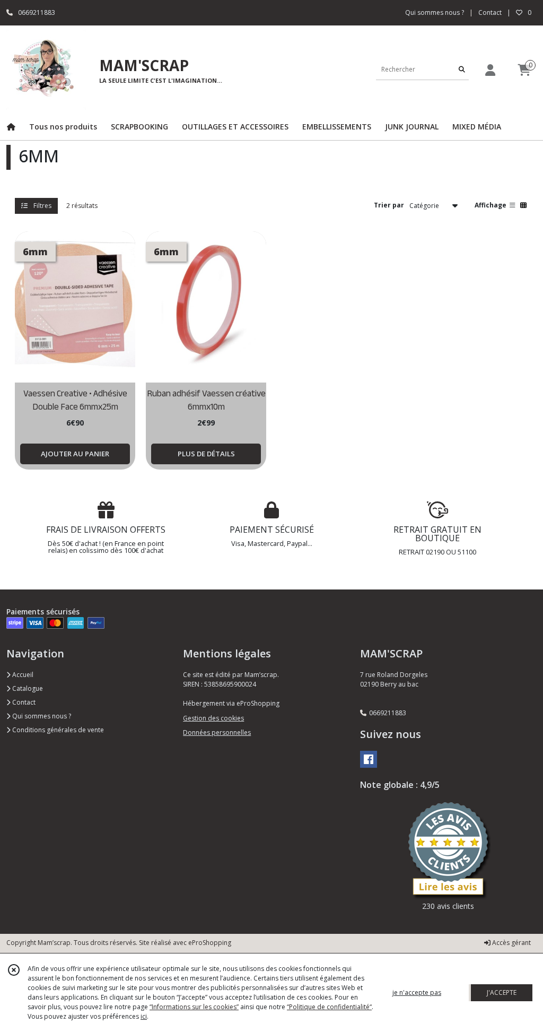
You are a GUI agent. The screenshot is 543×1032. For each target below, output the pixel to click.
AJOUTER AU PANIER (75, 453)
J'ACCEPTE (501, 992)
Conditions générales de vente (57, 729)
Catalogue (27, 688)
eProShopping (209, 942)
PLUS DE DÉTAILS (206, 453)
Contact (490, 12)
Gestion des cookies (213, 718)
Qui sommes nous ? (41, 716)
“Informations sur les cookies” (194, 1006)
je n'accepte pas (416, 992)
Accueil (22, 674)
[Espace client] (490, 70)
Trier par (389, 205)
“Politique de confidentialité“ (329, 1006)
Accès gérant (511, 942)
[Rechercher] (462, 69)
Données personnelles (217, 732)
